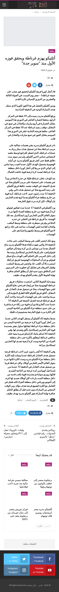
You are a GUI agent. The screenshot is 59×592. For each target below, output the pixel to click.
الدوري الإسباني (31, 400)
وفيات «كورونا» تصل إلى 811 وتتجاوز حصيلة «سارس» (15, 433)
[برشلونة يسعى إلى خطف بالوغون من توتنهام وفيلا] (41, 470)
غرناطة (20, 400)
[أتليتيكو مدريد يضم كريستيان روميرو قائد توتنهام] (41, 499)
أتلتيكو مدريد (44, 400)
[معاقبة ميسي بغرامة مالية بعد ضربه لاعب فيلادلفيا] (17, 470)
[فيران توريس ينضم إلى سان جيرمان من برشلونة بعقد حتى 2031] (17, 499)
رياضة (52, 51)
